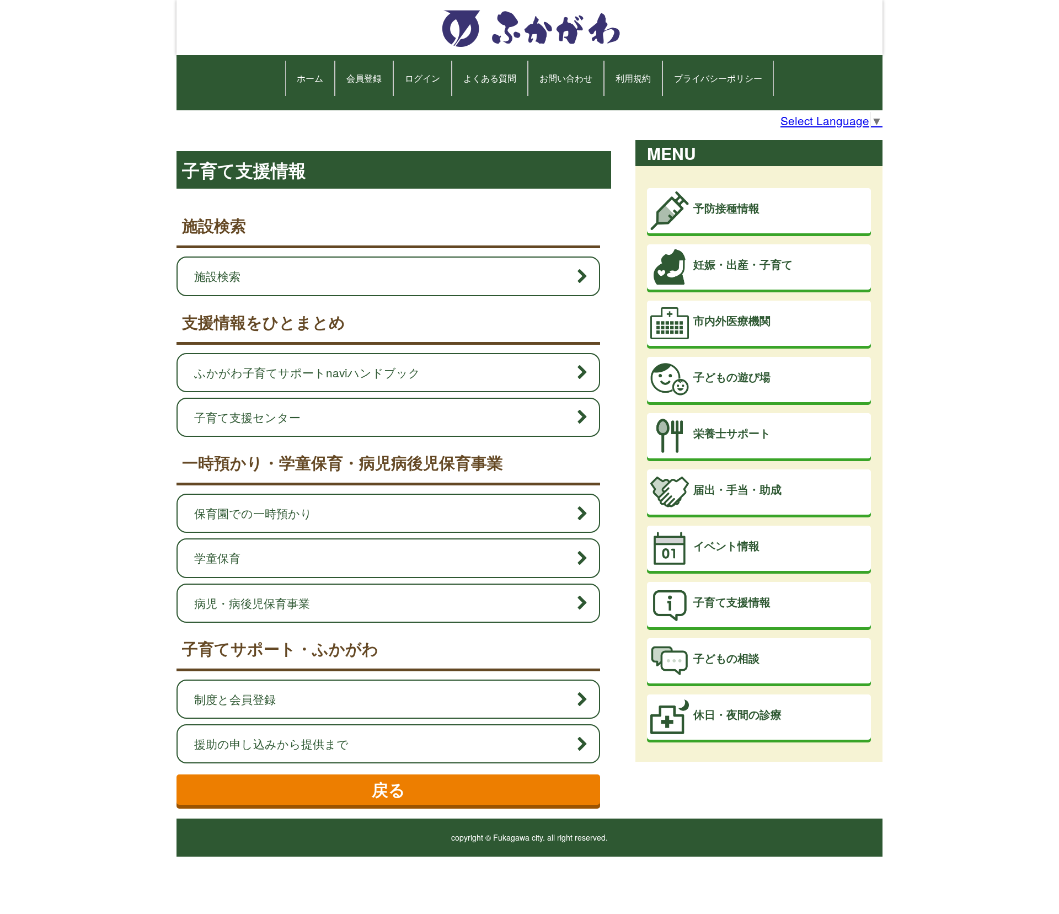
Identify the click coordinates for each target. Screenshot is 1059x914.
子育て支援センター (247, 417)
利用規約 (633, 78)
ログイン (422, 78)
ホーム (310, 78)
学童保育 (217, 557)
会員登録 (364, 78)
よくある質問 (489, 78)
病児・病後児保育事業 (252, 603)
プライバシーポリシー (718, 78)
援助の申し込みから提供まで (271, 743)
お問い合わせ (565, 78)
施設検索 (217, 276)
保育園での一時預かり (253, 513)
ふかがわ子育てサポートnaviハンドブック (307, 372)
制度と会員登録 (235, 699)
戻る (388, 789)
